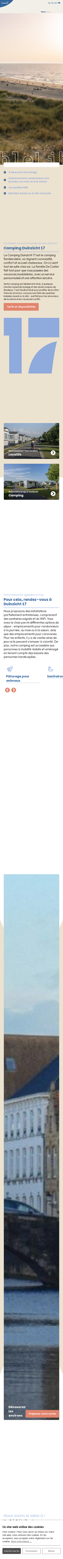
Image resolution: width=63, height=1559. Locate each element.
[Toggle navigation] (43, 9)
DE (55, 3)
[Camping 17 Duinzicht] (4, 3)
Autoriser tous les (11, 1551)
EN (52, 3)
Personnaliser (31, 1551)
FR (59, 3)
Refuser (51, 1551)
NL (49, 3)
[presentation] (7, 690)
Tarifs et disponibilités (21, 307)
